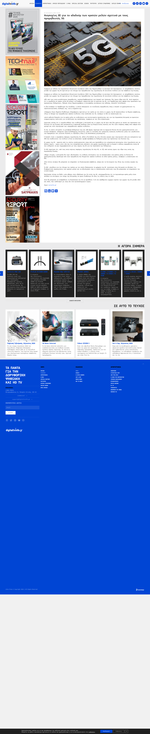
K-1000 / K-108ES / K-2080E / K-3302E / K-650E (109, 274)
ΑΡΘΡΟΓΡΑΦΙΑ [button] (47, 3)
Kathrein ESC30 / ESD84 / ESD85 (133, 273)
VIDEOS (86, 3)
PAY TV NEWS (79, 381)
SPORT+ (78, 373)
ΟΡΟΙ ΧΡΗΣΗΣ (44, 388)
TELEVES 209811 (83, 272)
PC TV (112, 385)
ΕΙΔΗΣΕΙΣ (43, 373)
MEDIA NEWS (79, 379)
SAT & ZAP (78, 377)
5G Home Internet (49, 343)
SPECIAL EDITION (77, 3)
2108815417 (21, 396)
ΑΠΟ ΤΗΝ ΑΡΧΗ (114, 375)
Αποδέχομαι (106, 731)
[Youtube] (143, 3)
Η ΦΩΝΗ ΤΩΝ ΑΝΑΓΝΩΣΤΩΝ (117, 377)
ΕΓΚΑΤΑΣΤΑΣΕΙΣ (114, 381)
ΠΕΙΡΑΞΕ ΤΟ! (114, 392)
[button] (143, 364)
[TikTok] (137, 3)
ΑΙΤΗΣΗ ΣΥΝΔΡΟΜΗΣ (104, 3)
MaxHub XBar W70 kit (62, 272)
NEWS (77, 371)
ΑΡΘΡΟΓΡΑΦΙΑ (44, 375)
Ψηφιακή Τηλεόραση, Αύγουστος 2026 (21, 343)
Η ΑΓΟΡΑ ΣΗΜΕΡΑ (80, 375)
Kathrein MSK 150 (14, 272)
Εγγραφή (10, 413)
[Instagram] (140, 3)
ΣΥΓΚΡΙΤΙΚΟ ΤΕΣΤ (115, 373)
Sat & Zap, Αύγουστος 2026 (122, 343)
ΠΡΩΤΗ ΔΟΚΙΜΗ (114, 383)
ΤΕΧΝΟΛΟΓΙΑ (114, 388)
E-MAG (68, 3)
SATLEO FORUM (116, 3)
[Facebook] (134, 3)
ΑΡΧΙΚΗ (32, 3)
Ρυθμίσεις (119, 731)
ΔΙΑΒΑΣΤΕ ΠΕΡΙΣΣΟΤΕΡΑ (75, 301)
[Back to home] (10, 3)
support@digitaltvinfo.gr (21, 399)
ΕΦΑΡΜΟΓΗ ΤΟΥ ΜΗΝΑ (116, 390)
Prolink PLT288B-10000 (39, 272)
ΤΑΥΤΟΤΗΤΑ (93, 3)
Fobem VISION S (83, 343)
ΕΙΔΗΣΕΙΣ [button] (38, 3)
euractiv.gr (52, 185)
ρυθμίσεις (92, 732)
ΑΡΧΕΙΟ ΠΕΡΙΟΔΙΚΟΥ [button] (59, 3)
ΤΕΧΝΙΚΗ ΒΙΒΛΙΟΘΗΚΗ (116, 379)
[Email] (146, 3)
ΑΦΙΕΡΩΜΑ (113, 371)
